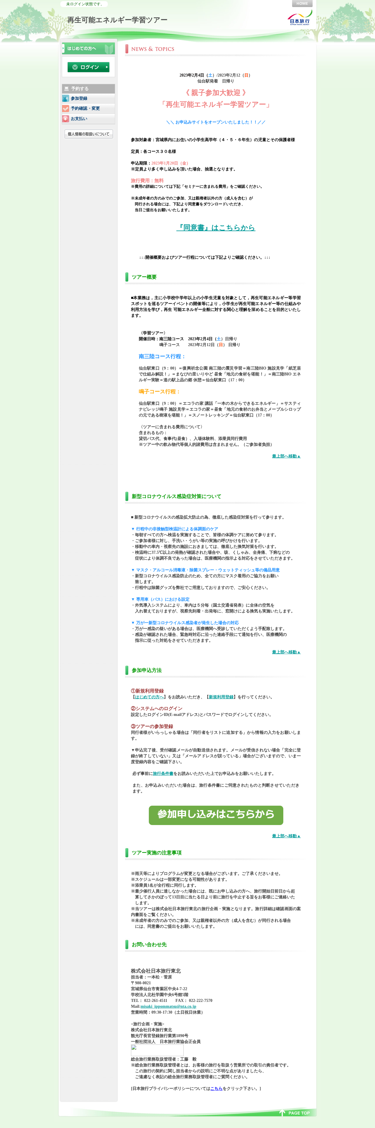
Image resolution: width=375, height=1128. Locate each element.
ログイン (88, 67)
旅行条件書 (163, 773)
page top (294, 1112)
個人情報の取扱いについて (89, 133)
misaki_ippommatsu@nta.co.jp (168, 1006)
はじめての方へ (149, 697)
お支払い (79, 118)
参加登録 (79, 98)
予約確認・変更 (85, 108)
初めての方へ (88, 47)
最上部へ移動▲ (286, 456)
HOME (302, 3)
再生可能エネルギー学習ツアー (117, 20)
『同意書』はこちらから (215, 227)
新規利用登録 (221, 697)
